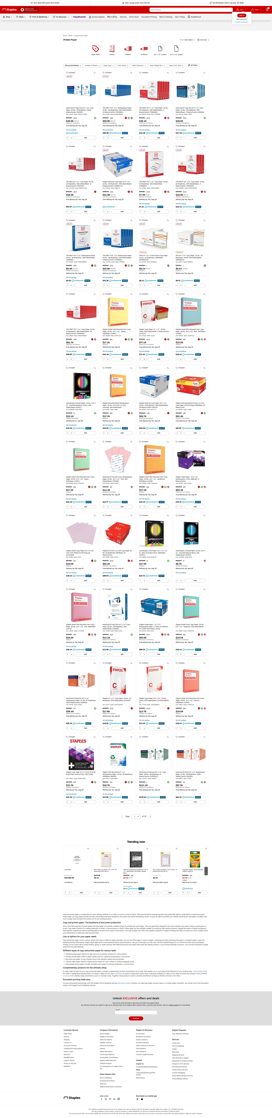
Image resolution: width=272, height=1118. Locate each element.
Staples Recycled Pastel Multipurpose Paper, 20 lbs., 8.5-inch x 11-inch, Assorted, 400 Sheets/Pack (116, 405)
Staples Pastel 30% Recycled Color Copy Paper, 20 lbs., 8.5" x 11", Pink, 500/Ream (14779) (81, 627)
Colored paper (198, 971)
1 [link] (101, 875)
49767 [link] (111, 118)
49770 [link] (148, 634)
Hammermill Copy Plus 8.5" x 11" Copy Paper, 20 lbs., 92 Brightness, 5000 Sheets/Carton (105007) (80, 110)
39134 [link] (75, 118)
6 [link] (146, 782)
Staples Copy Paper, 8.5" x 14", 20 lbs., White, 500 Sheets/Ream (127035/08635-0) (154, 700)
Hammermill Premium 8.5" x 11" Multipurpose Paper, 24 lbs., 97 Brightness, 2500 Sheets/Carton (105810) (81, 700)
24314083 (67, 870)
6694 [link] (184, 339)
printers (155, 971)
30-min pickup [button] (71, 130)
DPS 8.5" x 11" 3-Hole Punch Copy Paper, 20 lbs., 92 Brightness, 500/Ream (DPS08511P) (153, 258)
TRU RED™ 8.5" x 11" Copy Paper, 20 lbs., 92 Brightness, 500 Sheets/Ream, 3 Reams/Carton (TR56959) (190, 184)
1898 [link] (184, 413)
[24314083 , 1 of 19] (77, 859)
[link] (45, 3)
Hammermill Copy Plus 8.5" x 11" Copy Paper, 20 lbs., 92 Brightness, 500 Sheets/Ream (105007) (116, 627)
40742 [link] (111, 561)
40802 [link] (75, 339)
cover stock (67, 976)
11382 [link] (111, 192)
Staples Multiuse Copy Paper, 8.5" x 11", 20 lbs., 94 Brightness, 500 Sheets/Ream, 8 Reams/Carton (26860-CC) (117, 184)
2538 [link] (132, 875)
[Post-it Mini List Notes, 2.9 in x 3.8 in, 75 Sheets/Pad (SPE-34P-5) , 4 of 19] (165, 859)
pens (164, 974)
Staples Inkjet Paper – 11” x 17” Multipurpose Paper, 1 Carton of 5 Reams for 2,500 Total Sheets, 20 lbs (153, 627)
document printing (124, 983)
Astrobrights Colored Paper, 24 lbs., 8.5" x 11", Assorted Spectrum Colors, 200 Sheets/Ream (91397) (81, 405)
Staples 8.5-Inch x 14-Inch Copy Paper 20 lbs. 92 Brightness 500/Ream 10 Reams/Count (117, 553)
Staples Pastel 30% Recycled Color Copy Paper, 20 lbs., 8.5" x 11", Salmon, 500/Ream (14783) (190, 700)
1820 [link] (191, 875)
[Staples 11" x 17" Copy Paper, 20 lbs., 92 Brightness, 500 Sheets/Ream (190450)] (118, 681)
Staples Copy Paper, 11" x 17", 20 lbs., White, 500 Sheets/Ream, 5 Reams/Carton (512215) (154, 331)
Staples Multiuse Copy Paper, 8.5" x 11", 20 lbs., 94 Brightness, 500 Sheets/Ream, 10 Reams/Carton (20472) (153, 405)
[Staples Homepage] (10, 9)
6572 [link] (74, 561)
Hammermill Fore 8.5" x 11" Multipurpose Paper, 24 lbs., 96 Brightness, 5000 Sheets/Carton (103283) (190, 774)
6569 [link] (184, 708)
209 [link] (74, 708)
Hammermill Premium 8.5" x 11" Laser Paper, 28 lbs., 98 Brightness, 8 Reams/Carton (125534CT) (152, 774)
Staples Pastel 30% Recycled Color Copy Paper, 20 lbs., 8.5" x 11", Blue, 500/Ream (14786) (190, 331)
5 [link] (146, 265)
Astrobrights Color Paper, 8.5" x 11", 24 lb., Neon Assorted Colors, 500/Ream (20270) (153, 553)
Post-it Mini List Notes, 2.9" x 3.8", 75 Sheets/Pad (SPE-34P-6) (105, 870)
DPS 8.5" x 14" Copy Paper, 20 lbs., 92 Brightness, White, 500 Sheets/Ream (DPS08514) (189, 258)
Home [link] (65, 36)
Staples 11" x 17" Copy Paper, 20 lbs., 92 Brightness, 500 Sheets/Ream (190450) (117, 699)
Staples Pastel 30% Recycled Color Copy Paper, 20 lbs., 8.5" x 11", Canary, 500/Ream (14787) (117, 331)
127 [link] (74, 413)
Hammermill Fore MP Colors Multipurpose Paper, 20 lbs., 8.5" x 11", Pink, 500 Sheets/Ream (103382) (117, 479)
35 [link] (147, 561)
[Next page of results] (150, 816)
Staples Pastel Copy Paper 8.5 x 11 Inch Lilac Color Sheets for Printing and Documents (80, 553)
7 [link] (183, 265)
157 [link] (184, 782)
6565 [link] (111, 413)
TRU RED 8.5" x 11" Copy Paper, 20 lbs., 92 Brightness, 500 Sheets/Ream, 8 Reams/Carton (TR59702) (80, 184)
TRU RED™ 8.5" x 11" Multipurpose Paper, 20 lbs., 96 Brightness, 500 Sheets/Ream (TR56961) (80, 258)
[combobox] (191, 10)
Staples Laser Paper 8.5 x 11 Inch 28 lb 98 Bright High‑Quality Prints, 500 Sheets (81, 773)
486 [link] (111, 487)
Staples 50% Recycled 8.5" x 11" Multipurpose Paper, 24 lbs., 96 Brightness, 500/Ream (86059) (118, 774)
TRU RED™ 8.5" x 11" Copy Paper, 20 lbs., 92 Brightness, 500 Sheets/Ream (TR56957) (154, 184)
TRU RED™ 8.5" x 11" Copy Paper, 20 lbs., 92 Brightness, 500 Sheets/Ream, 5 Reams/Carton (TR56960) (154, 110)
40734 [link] (148, 118)
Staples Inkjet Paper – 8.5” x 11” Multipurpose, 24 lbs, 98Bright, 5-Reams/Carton (188, 479)
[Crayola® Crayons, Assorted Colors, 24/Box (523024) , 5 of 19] (194, 859)
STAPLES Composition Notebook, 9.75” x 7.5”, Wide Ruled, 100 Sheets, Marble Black (135, 871)
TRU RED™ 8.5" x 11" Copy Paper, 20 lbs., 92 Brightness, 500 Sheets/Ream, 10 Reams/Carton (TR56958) (80, 331)
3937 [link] (184, 487)
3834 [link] (74, 782)
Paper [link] (70, 36)
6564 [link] (111, 339)
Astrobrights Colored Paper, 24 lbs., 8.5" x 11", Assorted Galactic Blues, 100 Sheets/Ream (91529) (190, 553)
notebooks (118, 974)
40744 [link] (148, 339)
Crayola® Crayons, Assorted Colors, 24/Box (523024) (193, 870)
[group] (77, 871)
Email (118, 1010)
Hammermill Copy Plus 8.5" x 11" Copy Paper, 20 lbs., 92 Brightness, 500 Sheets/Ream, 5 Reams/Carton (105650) (190, 110)
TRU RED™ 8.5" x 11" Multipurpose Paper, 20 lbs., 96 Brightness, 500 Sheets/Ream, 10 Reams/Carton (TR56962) (117, 110)
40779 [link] (184, 192)
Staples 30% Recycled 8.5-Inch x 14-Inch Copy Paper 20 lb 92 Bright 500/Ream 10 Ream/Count (190, 405)
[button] (230, 9)
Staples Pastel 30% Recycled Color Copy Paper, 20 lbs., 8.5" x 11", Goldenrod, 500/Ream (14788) (153, 479)
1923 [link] (111, 782)
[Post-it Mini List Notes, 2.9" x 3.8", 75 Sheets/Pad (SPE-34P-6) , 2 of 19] (106, 859)
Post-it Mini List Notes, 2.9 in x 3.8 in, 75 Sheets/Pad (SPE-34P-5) (165, 870)
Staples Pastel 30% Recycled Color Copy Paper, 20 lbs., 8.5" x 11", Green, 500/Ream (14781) (80, 479)
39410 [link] (184, 118)
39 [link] (183, 561)
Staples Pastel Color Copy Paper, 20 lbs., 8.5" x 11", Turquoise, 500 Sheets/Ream (190, 626)
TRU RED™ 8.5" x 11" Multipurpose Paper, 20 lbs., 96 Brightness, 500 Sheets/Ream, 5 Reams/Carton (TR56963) (117, 258)
